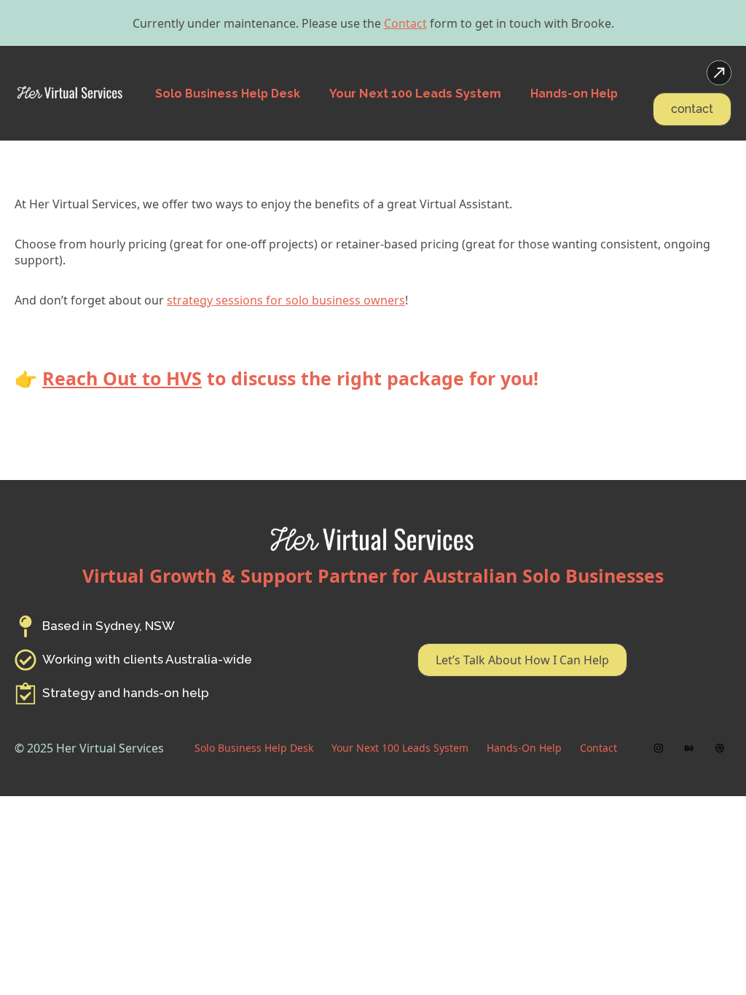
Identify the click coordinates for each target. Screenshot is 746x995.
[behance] (689, 748)
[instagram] (658, 748)
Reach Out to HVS (122, 378)
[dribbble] (719, 748)
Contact (405, 23)
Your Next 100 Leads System (399, 748)
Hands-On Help (524, 748)
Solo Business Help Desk (254, 748)
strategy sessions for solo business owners (286, 300)
